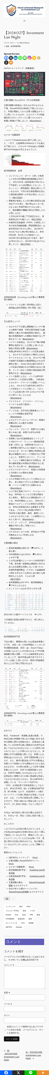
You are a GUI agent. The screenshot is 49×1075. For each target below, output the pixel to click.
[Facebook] (6, 58)
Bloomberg (35, 121)
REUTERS (17, 197)
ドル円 (32, 911)
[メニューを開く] (24, 20)
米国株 (31, 923)
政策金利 (21, 919)
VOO (23, 923)
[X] (11, 58)
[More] (11, 62)
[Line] (25, 58)
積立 (21, 906)
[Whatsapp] (20, 58)
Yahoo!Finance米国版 (19, 892)
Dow (16, 915)
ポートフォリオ (11, 923)
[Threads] (6, 62)
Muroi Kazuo (24, 43)
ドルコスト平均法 (12, 911)
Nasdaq (19, 927)
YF (39, 308)
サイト (7, 1015)
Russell (8, 915)
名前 (7, 992)
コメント (9, 965)
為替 (30, 919)
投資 (24, 911)
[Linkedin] (15, 58)
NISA (28, 906)
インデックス (11, 906)
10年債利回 (10, 919)
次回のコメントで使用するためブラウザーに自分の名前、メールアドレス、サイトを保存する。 (25, 1029)
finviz (35, 857)
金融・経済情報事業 (13, 46)
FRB (31, 915)
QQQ (24, 915)
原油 (38, 915)
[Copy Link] (34, 58)
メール (8, 1004)
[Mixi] (39, 58)
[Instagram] (29, 58)
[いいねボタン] (7, 898)
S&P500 (9, 927)
